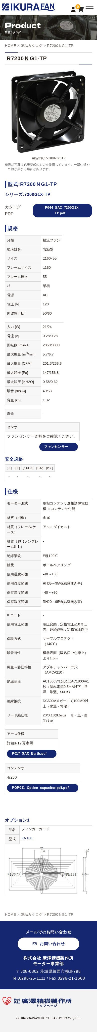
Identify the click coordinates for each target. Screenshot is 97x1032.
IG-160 (26, 838)
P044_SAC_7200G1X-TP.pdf (62, 210)
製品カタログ (32, 46)
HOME (10, 46)
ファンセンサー (56, 446)
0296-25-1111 (32, 978)
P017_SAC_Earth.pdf (29, 753)
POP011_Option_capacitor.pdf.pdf (40, 788)
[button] (48, 944)
